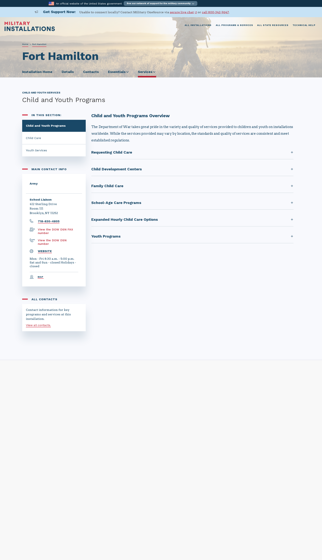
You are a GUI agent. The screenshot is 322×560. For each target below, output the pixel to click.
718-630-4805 (48, 221)
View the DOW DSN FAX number (55, 231)
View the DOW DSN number (52, 242)
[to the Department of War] (51, 3)
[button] (160, 3)
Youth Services (36, 150)
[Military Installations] (29, 30)
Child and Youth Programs (46, 125)
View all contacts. (38, 325)
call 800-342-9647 (215, 12)
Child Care (33, 138)
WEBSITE (45, 251)
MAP (41, 277)
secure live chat (182, 12)
